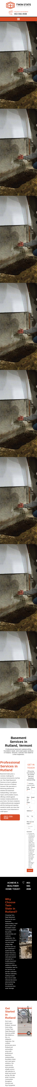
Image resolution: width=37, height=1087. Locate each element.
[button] (18, 19)
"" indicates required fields (31, 784)
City (28, 816)
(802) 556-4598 (8, 817)
